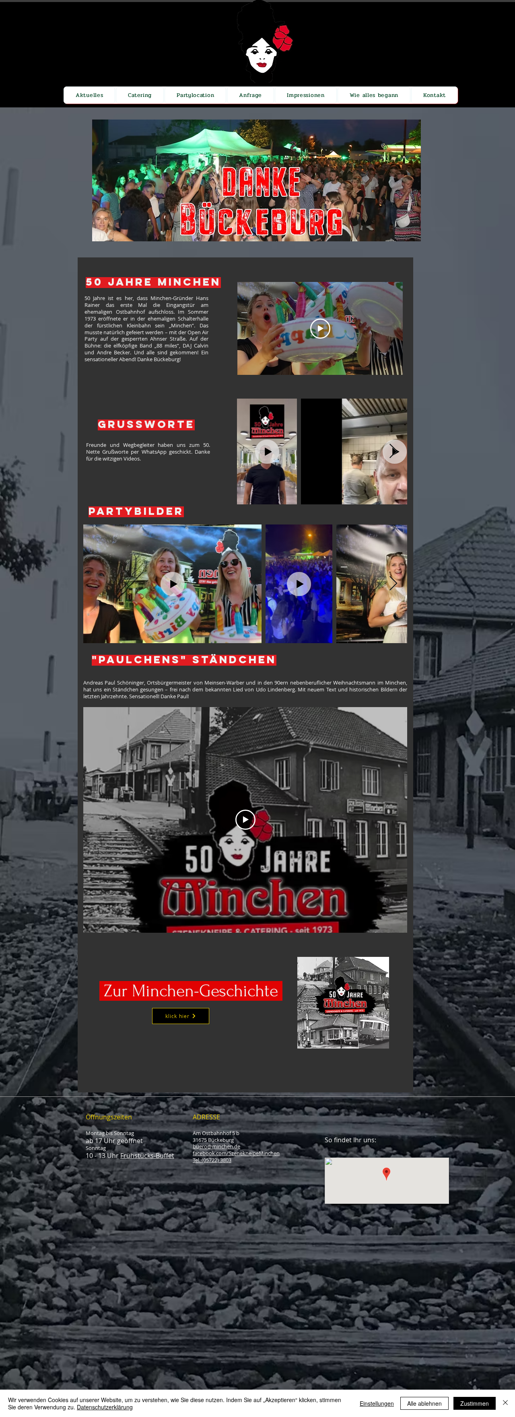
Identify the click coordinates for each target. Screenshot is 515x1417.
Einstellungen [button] (377, 1403)
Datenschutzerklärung (105, 1407)
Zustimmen (474, 1403)
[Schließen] (505, 1403)
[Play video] (320, 329)
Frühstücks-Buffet (147, 1155)
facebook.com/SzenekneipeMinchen (236, 1153)
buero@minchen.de (216, 1146)
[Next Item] (393, 451)
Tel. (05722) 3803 (212, 1160)
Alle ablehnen (424, 1403)
